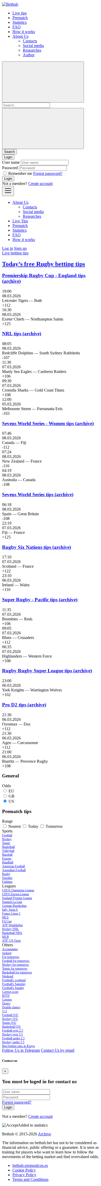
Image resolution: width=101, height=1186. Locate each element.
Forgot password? (47, 173)
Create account (40, 183)
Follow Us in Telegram (21, 1050)
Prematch (20, 17)
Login (8, 179)
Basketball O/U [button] (11, 1026)
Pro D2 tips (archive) (24, 704)
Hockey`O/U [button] (10, 1019)
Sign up (20, 248)
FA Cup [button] (7, 921)
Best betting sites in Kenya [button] (18, 1046)
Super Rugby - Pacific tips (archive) (39, 599)
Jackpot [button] (6, 953)
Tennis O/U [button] (9, 1023)
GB (12, 796)
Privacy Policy (24, 1175)
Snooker (7, 878)
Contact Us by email (57, 1050)
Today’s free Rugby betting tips (43, 264)
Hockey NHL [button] (10, 929)
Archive (44, 1134)
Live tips (19, 13)
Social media (33, 45)
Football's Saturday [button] (14, 984)
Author (28, 55)
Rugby (6, 874)
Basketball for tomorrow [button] (17, 972)
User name (11, 162)
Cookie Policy (24, 1170)
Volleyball (8, 851)
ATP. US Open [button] (11, 940)
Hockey (7, 839)
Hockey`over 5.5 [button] (12, 1034)
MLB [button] (5, 937)
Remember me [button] (20, 173)
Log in (7, 248)
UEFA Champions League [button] (18, 890)
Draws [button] (6, 1003)
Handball (7, 862)
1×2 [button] (4, 1011)
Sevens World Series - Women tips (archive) (48, 423)
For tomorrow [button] (10, 957)
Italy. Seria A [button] (10, 909)
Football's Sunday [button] (13, 988)
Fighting (7, 882)
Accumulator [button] (10, 949)
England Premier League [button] (17, 898)
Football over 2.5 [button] (12, 1030)
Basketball (8, 847)
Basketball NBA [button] (12, 933)
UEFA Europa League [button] (15, 894)
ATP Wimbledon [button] (12, 925)
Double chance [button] (11, 1007)
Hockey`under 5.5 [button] (13, 1042)
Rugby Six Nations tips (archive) (36, 547)
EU (11, 791)
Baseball (7, 854)
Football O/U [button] (10, 1015)
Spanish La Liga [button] (12, 902)
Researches (32, 50)
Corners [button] (7, 999)
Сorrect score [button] (10, 992)
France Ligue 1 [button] (11, 913)
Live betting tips (15, 253)
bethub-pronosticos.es (30, 1165)
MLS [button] (5, 917)
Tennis (6, 843)
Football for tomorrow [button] (16, 961)
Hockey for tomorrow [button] (15, 964)
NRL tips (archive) (21, 333)
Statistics (19, 22)
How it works (23, 31)
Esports (6, 858)
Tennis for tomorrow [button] (14, 968)
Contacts (30, 41)
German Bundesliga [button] (14, 906)
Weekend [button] (7, 976)
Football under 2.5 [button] (13, 1038)
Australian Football (14, 870)
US (11, 801)
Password (10, 168)
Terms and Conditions (30, 1179)
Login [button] (8, 157)
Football (7, 835)
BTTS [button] (6, 995)
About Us (20, 36)
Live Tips (20, 221)
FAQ (16, 27)
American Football (13, 866)
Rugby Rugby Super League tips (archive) (47, 670)
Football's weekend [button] (14, 980)
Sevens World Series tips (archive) (37, 494)
